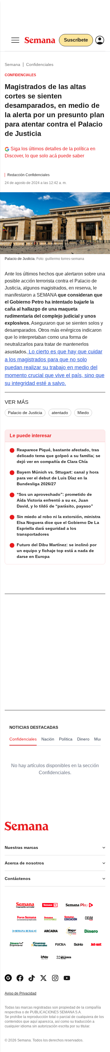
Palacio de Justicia (25, 412)
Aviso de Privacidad (27, 993)
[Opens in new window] (19, 978)
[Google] (8, 978)
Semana (12, 64)
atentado (60, 412)
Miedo (83, 412)
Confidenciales (39, 64)
